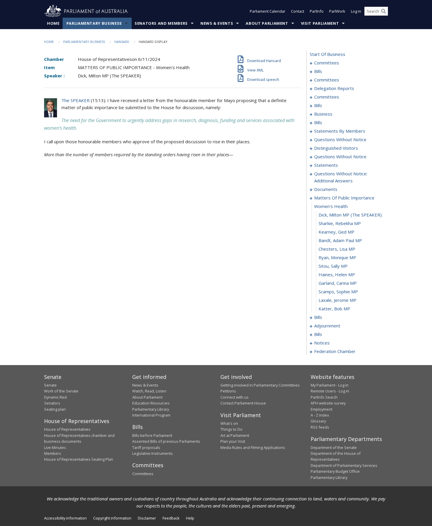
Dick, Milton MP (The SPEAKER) (350, 215)
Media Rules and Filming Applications (252, 447)
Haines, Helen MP (337, 274)
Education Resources (151, 403)
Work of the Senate (61, 391)
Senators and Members (161, 23)
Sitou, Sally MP (333, 266)
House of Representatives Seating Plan (78, 459)
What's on (229, 423)
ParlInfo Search (324, 397)
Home (53, 23)
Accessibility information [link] (65, 518)
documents (325, 189)
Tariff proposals (146, 447)
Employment (321, 409)
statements (326, 165)
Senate (50, 385)
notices (322, 343)
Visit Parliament (320, 23)
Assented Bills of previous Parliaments (166, 441)
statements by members (339, 131)
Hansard (121, 41)
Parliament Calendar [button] (267, 11)
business (323, 114)
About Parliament (267, 23)
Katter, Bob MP (334, 309)
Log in (356, 11)
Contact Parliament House (243, 403)
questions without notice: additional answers (340, 177)
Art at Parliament (234, 435)
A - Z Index (320, 415)
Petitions (228, 391)
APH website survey (328, 403)
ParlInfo (317, 11)
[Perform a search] (383, 11)
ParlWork (337, 11)
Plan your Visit (232, 441)
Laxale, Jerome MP (337, 300)
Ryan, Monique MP (337, 257)
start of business (327, 54)
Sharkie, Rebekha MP (340, 223)
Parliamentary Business (94, 23)
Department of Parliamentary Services (344, 465)
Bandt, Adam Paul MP (340, 240)
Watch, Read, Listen (149, 391)
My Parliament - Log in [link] (330, 385)
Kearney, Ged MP (336, 232)
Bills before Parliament (152, 435)
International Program (151, 415)
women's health (331, 206)
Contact (297, 11)
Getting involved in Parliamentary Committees (260, 385)
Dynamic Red (55, 397)
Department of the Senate (334, 447)
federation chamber (335, 351)
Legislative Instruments (152, 453)
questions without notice (340, 139)
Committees (142, 473)
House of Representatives (67, 429)
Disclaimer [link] (147, 518)
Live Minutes (55, 447)
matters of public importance (344, 198)
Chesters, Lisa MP (337, 249)
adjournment (327, 326)
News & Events (216, 23)
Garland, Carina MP (338, 283)
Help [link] (190, 518)
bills (318, 71)
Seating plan (55, 409)
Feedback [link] (171, 518)
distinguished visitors (336, 148)
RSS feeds (320, 427)
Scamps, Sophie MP (338, 291)
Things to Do (231, 429)
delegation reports (334, 88)
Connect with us (234, 397)
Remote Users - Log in (330, 391)
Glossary (318, 421)
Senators (52, 403)
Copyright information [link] (112, 518)
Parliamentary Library (150, 409)
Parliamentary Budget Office (335, 471)
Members (52, 453)
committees (326, 63)
